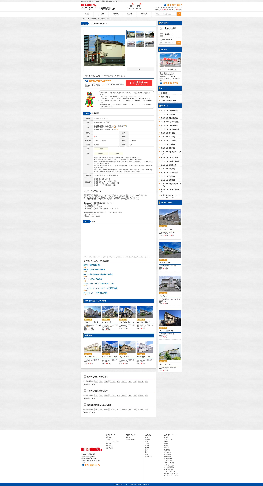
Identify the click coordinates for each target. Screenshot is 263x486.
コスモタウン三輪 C (101, 175)
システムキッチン (169, 471)
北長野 (147, 443)
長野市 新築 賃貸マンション (102, 183)
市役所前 (112, 381)
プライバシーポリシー (112, 441)
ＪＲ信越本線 (123, 325)
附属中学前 (87, 384)
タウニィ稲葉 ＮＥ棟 (143, 357)
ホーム (87, 14)
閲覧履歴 (138, 6)
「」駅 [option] (126, 318)
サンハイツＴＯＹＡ (91, 357)
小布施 (106, 381)
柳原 (93, 384)
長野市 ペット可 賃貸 (100, 185)
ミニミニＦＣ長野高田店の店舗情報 (113, 84)
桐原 (135, 381)
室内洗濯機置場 (169, 467)
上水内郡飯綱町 (130, 439)
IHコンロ (167, 448)
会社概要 (108, 437)
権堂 (118, 381)
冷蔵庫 (166, 443)
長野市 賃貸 (98, 179)
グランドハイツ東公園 (91, 322)
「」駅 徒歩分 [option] (92, 319)
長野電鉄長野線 (99, 126)
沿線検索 (116, 14)
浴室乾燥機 (167, 454)
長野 (106, 126)
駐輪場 (166, 437)
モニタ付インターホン (171, 473)
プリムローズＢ (124, 357)
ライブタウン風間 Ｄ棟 (126, 322)
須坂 (101, 381)
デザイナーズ (168, 439)
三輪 (103, 122)
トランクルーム (169, 465)
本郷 (106, 127)
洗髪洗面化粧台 (169, 469)
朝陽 (146, 381)
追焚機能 (167, 450)
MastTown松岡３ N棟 (167, 331)
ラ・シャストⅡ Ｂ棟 (166, 229)
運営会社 (129, 14)
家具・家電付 (168, 460)
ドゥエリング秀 (106, 322)
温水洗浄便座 (168, 458)
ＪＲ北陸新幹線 (89, 325)
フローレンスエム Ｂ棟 (109, 357)
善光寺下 (124, 381)
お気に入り (131, 6)
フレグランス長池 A (143, 322)
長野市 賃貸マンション (101, 181)
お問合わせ (144, 14)
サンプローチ (164, 296)
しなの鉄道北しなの (108, 325)
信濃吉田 (108, 129)
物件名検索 (109, 448)
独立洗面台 (167, 456)
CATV (166, 441)
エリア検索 (101, 14)
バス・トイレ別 (169, 463)
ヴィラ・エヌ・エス (166, 364)
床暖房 (166, 446)
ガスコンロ (167, 452)
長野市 (100, 122)
